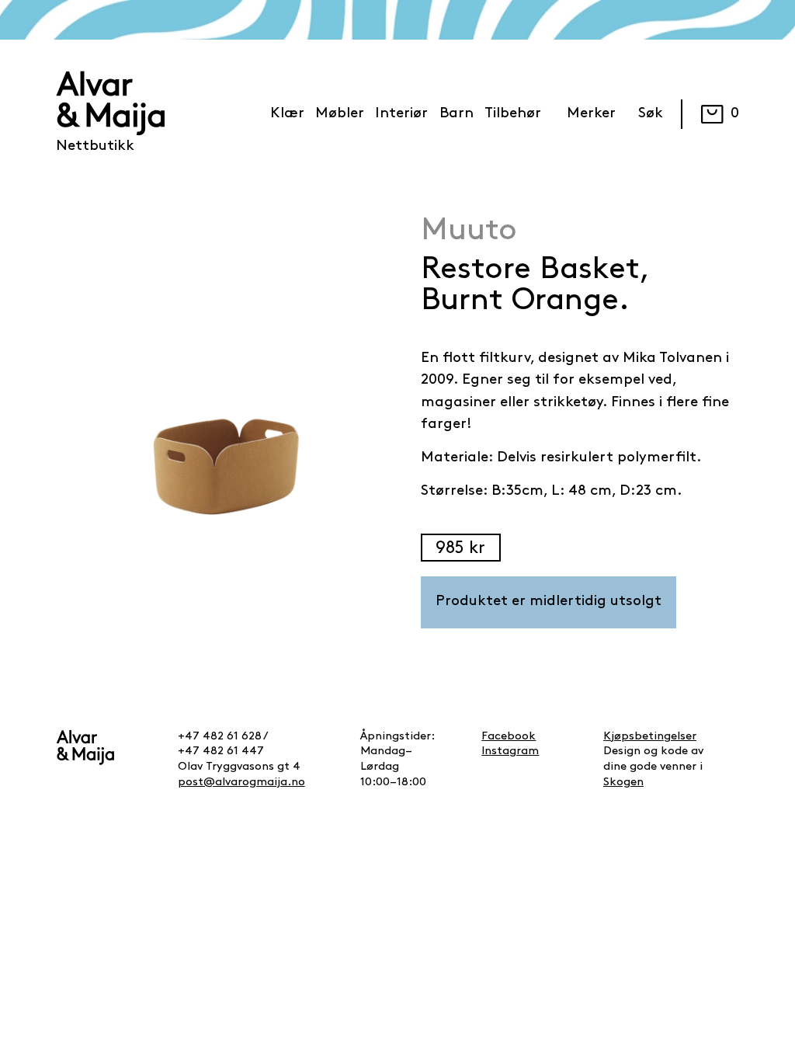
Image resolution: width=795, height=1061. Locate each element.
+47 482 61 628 (220, 737)
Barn (456, 113)
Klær (287, 113)
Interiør (401, 113)
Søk (650, 113)
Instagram (510, 751)
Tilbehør (512, 113)
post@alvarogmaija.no (241, 782)
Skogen (623, 782)
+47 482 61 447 (221, 751)
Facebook (508, 737)
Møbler (339, 113)
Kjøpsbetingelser (649, 737)
